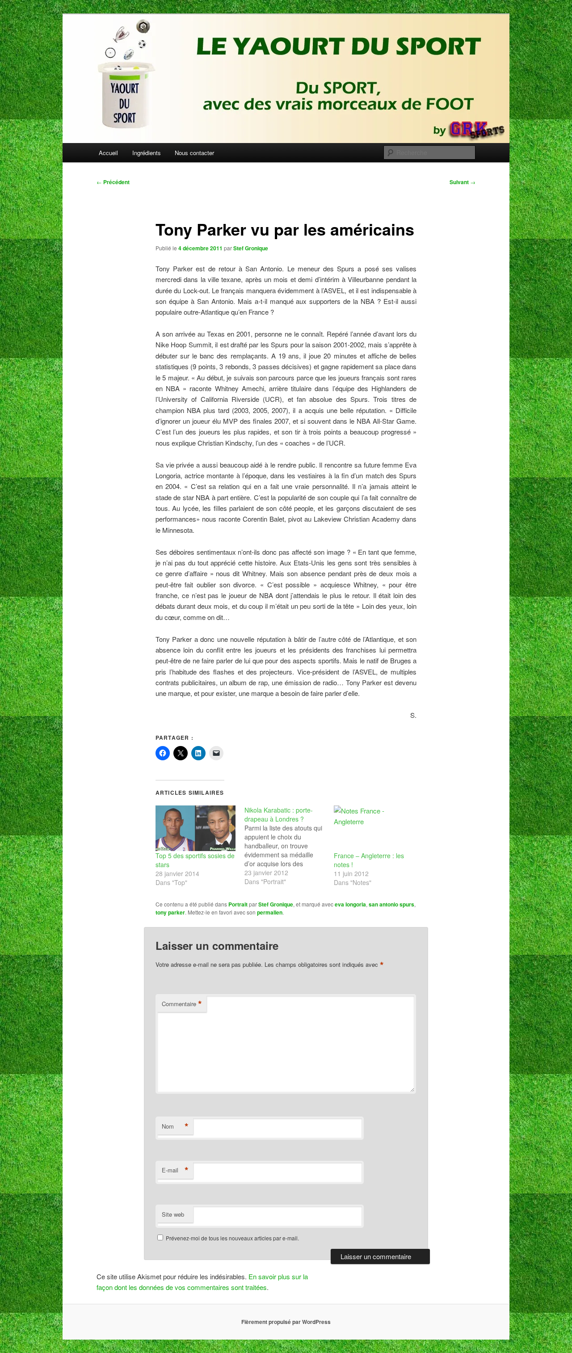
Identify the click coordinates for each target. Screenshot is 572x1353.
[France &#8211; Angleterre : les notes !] (374, 828)
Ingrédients (146, 152)
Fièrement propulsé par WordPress (286, 1322)
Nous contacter (194, 152)
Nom (175, 1126)
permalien (269, 912)
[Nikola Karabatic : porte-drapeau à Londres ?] (288, 845)
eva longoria (350, 904)
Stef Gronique (250, 248)
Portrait (238, 904)
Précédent (113, 182)
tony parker (170, 912)
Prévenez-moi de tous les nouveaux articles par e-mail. (232, 1238)
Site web (173, 1214)
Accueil (108, 152)
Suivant (462, 182)
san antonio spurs (391, 904)
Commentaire (182, 1004)
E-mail (175, 1170)
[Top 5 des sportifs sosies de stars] (196, 828)
